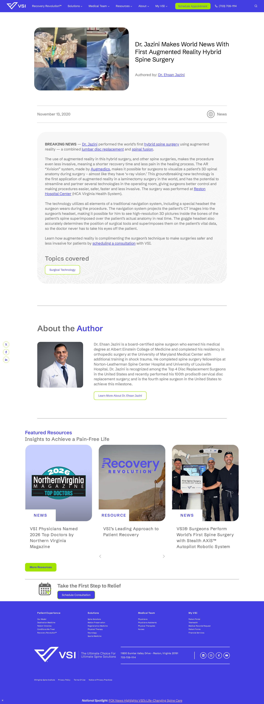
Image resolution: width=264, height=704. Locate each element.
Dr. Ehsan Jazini (171, 75)
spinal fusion (142, 149)
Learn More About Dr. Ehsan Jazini (120, 395)
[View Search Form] (255, 6)
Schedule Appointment (192, 6)
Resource (114, 515)
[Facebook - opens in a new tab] (219, 655)
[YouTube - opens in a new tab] (227, 655)
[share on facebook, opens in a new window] (6, 352)
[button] (58, 499)
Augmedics (100, 169)
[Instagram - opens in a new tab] (211, 655)
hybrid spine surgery (161, 144)
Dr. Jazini (89, 144)
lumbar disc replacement (103, 149)
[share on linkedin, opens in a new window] (6, 360)
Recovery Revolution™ (47, 6)
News (222, 114)
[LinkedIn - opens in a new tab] (203, 655)
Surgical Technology (62, 270)
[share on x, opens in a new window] (6, 344)
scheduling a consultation (114, 243)
